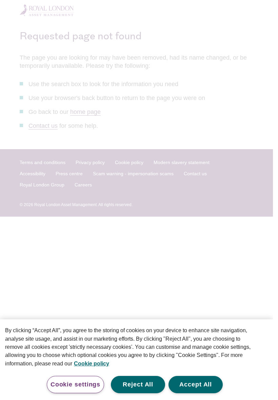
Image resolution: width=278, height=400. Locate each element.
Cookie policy (129, 162)
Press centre (69, 173)
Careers (83, 184)
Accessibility (32, 173)
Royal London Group (42, 184)
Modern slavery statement (182, 162)
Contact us (43, 125)
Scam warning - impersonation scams (133, 173)
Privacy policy (90, 162)
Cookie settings (76, 384)
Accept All (195, 384)
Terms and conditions (42, 162)
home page (85, 111)
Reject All (138, 384)
